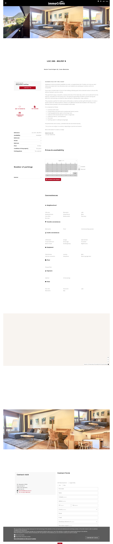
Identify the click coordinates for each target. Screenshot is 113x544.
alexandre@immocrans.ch (25, 490)
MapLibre (86, 364)
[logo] (56, 3)
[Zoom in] (108, 357)
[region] (56, 339)
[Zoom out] (108, 359)
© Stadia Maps (91, 364)
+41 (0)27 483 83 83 (24, 492)
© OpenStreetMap (104, 364)
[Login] (100, 1)
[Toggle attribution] (108, 364)
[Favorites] (98, 1)
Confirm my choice (92, 537)
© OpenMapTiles (97, 364)
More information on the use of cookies (25, 538)
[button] (4, 22)
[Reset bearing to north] (108, 361)
